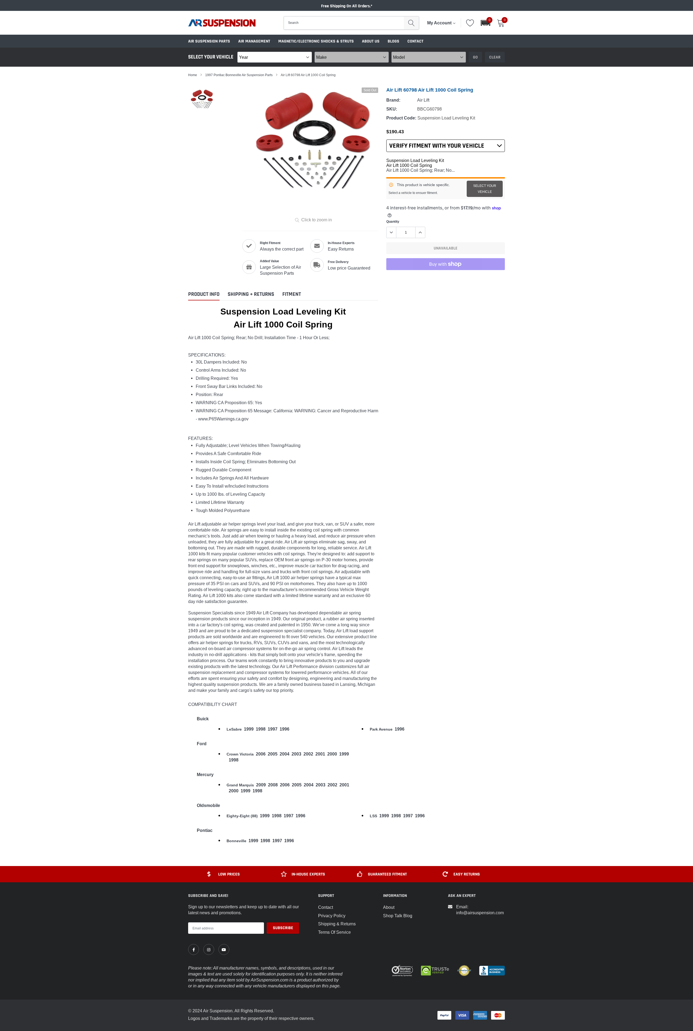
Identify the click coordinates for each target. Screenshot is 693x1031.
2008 (273, 784)
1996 (284, 729)
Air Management (254, 41)
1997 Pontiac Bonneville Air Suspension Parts (239, 75)
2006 (261, 754)
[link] (193, 949)
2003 (296, 754)
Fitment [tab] (291, 294)
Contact (415, 41)
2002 (308, 754)
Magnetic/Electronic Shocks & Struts (316, 41)
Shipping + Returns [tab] (251, 294)
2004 (284, 754)
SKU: (391, 109)
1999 (249, 729)
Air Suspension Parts (209, 41)
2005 (272, 754)
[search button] (411, 23)
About (388, 907)
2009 (261, 784)
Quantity (392, 221)
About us (371, 41)
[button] (485, 23)
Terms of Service (334, 932)
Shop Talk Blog (397, 915)
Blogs (393, 41)
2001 (320, 754)
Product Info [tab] (204, 294)
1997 (272, 729)
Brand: (393, 100)
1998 (261, 729)
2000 (332, 754)
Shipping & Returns (337, 923)
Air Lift (423, 100)
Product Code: (401, 118)
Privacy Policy (331, 915)
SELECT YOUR (484, 189)
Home (192, 75)
